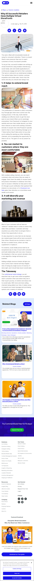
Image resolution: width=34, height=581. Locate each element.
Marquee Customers (23, 460)
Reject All (17, 573)
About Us (4, 511)
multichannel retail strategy (12, 274)
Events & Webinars (6, 484)
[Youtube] (22, 502)
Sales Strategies (11, 335)
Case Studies (5, 491)
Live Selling (4, 444)
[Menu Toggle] (31, 3)
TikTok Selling (5, 451)
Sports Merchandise (23, 451)
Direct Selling (21, 446)
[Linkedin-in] (19, 502)
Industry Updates (13, 10)
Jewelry (20, 455)
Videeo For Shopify (6, 461)
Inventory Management (7, 475)
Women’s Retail (22, 443)
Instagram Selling (6, 449)
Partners (4, 504)
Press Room (5, 501)
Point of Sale (5, 458)
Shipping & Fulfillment (7, 477)
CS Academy (5, 493)
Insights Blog (5, 486)
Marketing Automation (7, 470)
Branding (4, 333)
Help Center (5, 496)
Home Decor (21, 448)
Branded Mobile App (7, 453)
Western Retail (21, 463)
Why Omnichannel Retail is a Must (13, 364)
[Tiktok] (22, 499)
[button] (9, 30)
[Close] (31, 562)
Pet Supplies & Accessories (25, 453)
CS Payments (5, 465)
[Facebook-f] (25, 499)
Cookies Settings (17, 568)
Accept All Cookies (17, 578)
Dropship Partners (6, 506)
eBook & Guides (6, 489)
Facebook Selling (6, 446)
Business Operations (12, 333)
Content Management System (9, 456)
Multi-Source (5, 463)
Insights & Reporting (7, 468)
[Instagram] (19, 499)
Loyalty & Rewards (6, 473)
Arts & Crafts (21, 458)
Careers (4, 508)
